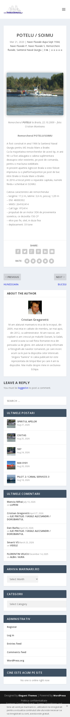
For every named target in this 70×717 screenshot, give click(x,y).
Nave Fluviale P (18, 46)
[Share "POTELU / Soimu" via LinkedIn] (45, 251)
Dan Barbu (13, 527)
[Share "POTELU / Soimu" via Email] (52, 251)
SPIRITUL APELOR (27, 421)
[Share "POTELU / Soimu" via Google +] (31, 251)
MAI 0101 (22, 462)
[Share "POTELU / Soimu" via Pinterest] (38, 251)
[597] (11, 451)
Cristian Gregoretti (35, 320)
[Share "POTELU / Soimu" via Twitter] (24, 251)
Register (12, 627)
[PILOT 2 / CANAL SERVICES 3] (11, 479)
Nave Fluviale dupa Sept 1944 (43, 41)
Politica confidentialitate (34, 700)
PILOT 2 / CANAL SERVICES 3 (33, 476)
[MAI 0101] (11, 465)
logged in (23, 387)
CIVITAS (21, 435)
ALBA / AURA (17, 557)
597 (19, 449)
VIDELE (14, 545)
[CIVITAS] (11, 437)
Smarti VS (13, 542)
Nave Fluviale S (36, 46)
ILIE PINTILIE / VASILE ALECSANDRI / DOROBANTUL (28, 518)
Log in (10, 635)
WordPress (59, 695)
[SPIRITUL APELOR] (11, 423)
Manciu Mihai (15, 501)
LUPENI (14, 504)
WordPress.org (15, 660)
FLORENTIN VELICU (18, 554)
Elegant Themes (28, 695)
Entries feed (14, 643)
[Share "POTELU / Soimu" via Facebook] (18, 251)
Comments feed (16, 652)
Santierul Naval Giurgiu (29, 49)
